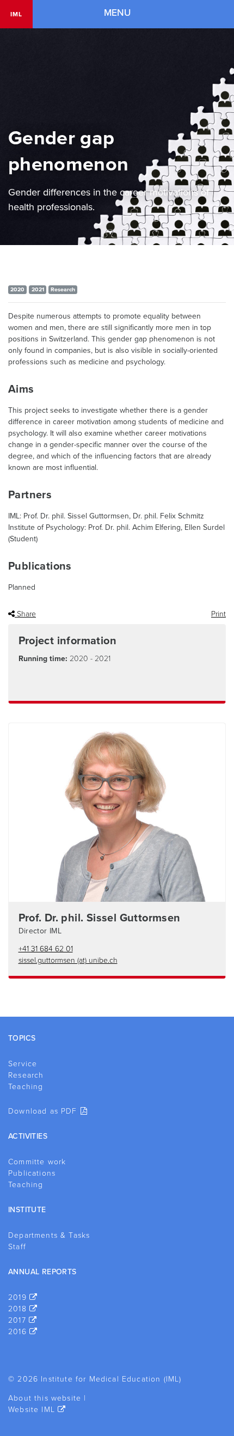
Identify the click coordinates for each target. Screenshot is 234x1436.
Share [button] (25, 614)
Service (22, 1063)
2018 (17, 1308)
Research (26, 1075)
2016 (17, 1331)
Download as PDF (42, 1111)
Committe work (37, 1161)
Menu (117, 13)
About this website (44, 1398)
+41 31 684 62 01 (46, 949)
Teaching (25, 1086)
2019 (17, 1297)
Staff (17, 1246)
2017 (17, 1320)
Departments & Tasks (49, 1235)
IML (16, 14)
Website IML (31, 1409)
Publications (32, 1173)
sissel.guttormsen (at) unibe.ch (68, 960)
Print (218, 614)
